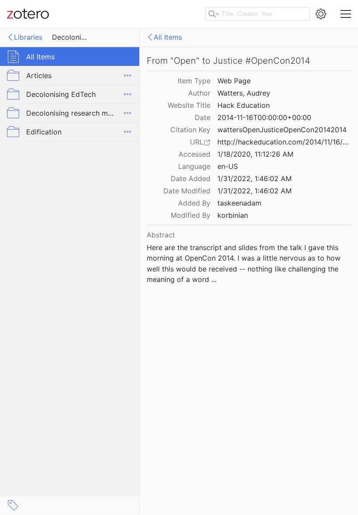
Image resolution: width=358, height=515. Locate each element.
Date (202, 117)
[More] (127, 75)
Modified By (190, 215)
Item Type (194, 80)
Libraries (28, 37)
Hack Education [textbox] (243, 105)
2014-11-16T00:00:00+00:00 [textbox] (264, 117)
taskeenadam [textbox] (239, 203)
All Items (168, 37)
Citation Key (190, 129)
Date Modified (186, 190)
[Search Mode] (213, 14)
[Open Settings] (321, 14)
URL (196, 141)
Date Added (190, 178)
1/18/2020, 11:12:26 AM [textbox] (255, 154)
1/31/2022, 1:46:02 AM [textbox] (254, 178)
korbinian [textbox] (232, 215)
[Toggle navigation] (346, 14)
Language (194, 166)
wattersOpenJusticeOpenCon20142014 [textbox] (282, 129)
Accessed (194, 154)
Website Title (189, 105)
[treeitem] (70, 56)
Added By (194, 203)
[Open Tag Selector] (13, 505)
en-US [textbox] (227, 166)
